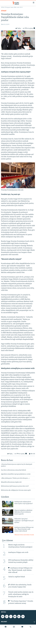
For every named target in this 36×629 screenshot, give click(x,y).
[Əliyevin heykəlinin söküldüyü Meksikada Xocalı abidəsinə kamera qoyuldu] (7, 512)
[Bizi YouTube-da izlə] (22, 627)
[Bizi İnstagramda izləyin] (14, 627)
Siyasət (3, 11)
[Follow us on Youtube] (15, 616)
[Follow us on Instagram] (6, 616)
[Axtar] (30, 627)
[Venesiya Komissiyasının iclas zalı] (18, 188)
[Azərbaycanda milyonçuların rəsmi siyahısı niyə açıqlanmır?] (7, 504)
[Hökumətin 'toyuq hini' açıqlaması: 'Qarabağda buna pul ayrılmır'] (7, 521)
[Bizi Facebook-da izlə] (5, 627)
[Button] (18, 28)
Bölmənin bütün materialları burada (24, 534)
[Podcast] (23, 616)
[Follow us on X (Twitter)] (10, 616)
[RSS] (19, 616)
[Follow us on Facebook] (2, 616)
